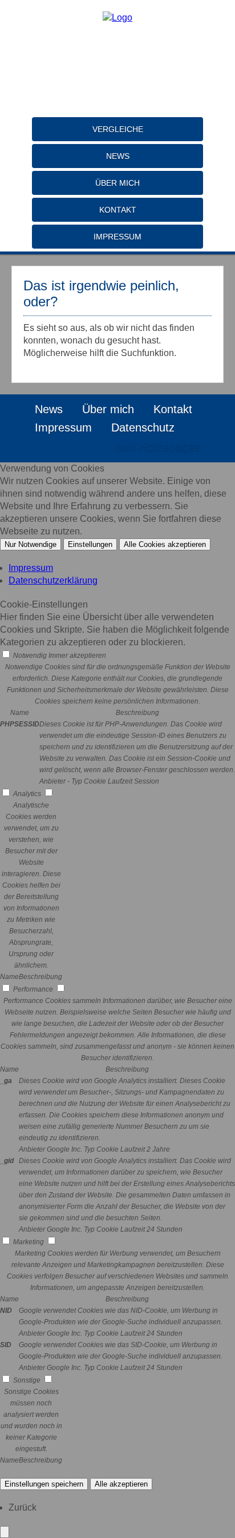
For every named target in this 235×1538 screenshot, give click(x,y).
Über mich (117, 182)
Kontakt (117, 209)
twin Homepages (158, 447)
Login (82, 447)
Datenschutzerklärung (53, 580)
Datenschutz (143, 427)
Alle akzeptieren (121, 1484)
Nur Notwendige (30, 544)
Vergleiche (117, 129)
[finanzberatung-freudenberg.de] (117, 17)
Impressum (117, 236)
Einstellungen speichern (44, 1484)
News (117, 156)
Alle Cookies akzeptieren (165, 544)
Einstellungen (90, 544)
